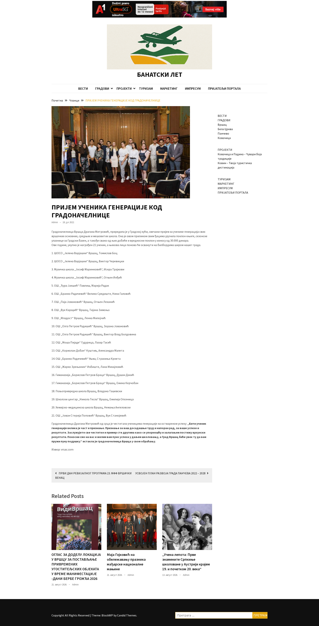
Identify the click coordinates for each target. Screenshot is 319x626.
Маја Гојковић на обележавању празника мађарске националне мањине (126, 561)
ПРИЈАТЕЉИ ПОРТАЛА (224, 88)
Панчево (223, 133)
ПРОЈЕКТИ (124, 88)
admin (55, 222)
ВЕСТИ (83, 88)
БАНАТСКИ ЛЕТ (159, 74)
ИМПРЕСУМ (193, 88)
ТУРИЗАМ (146, 88)
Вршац (222, 124)
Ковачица (224, 138)
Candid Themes (126, 615)
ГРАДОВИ (102, 88)
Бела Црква (225, 129)
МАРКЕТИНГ (169, 88)
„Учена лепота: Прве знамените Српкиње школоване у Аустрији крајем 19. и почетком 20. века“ (186, 561)
